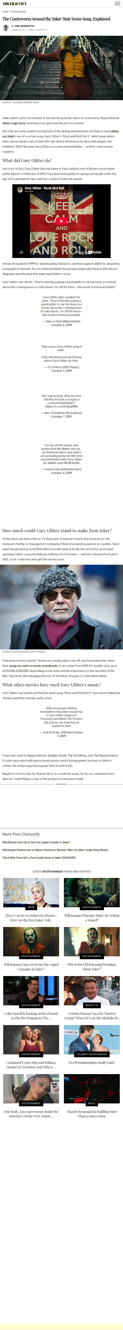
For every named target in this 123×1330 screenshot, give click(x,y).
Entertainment (18, 11)
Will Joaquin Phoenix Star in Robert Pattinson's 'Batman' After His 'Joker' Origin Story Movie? (55, 850)
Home (5, 11)
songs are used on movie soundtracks (33, 665)
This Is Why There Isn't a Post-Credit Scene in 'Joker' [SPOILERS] (38, 857)
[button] (118, 4)
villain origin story (13, 123)
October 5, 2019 (61, 370)
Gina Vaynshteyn (24, 26)
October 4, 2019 (61, 473)
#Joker (66, 448)
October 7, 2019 (61, 416)
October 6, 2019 (61, 325)
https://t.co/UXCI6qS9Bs (61, 406)
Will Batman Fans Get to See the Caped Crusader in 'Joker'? (36, 842)
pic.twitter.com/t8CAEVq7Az (61, 463)
